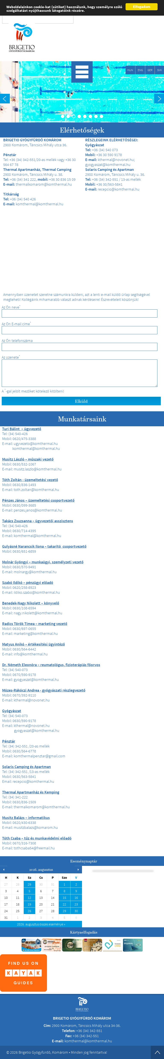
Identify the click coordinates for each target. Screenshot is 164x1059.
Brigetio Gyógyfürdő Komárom (22, 38)
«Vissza (159, 133)
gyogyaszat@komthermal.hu (36, 679)
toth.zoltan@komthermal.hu (36, 489)
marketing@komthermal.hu (36, 633)
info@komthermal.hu (31, 654)
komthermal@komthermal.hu (36, 448)
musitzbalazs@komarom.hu (36, 827)
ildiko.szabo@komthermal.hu (37, 592)
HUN (130, 70)
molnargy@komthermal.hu (35, 571)
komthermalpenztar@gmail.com (39, 755)
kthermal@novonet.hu (32, 700)
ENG (140, 70)
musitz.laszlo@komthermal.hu (38, 469)
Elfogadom (141, 6)
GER (150, 70)
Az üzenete (11, 357)
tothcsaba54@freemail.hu (34, 848)
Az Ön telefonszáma (17, 341)
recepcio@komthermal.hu (33, 781)
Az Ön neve (11, 307)
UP (157, 1052)
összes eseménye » (41, 924)
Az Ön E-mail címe (16, 324)
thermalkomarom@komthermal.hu (42, 806)
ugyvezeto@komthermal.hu (36, 443)
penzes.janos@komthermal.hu (38, 510)
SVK (159, 70)
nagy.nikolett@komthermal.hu (38, 612)
